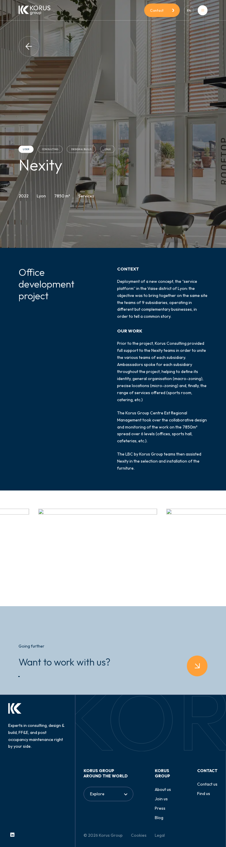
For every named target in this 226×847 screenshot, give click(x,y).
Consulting (50, 149)
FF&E (107, 149)
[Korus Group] (34, 10)
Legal (160, 835)
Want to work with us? (64, 662)
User (26, 149)
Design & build (81, 149)
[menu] (202, 10)
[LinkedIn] (12, 835)
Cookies (139, 835)
